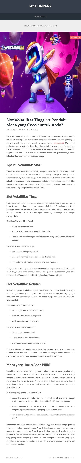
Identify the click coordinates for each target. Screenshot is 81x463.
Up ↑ (73, 457)
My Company (40, 6)
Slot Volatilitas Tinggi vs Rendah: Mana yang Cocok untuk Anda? (36, 122)
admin (22, 130)
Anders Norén (63, 457)
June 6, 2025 (11, 130)
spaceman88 (59, 143)
